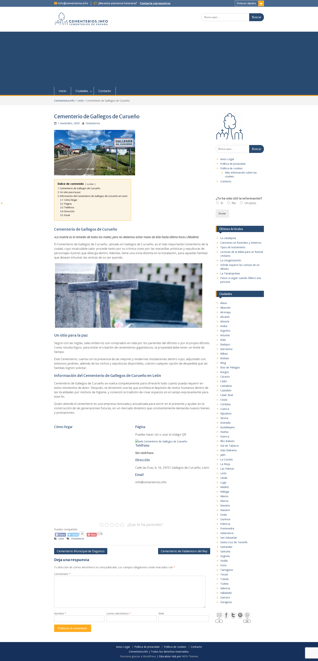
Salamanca (226, 533)
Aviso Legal (227, 159)
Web (161, 613)
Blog (223, 363)
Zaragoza (226, 602)
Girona (224, 418)
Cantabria (226, 386)
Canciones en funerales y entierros (241, 242)
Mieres (224, 496)
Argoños (225, 330)
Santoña (225, 551)
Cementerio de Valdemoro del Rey (184, 551)
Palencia (225, 524)
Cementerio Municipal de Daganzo (81, 551)
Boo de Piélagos (230, 367)
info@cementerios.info (73, 3)
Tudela (224, 583)
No (234, 203)
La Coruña (226, 459)
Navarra (225, 505)
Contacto (104, 91)
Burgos (224, 372)
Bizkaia (224, 358)
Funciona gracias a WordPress (138, 656)
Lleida (223, 478)
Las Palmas (227, 468)
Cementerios (93, 123)
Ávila (223, 340)
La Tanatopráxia (230, 273)
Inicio (62, 91)
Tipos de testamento (232, 247)
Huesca (224, 436)
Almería (224, 321)
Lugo (223, 482)
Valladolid (226, 593)
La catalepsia (228, 238)
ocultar (90, 184)
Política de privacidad (232, 163)
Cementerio (77, 538)
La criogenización (230, 260)
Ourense (225, 519)
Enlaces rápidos (246, 3)
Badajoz (225, 344)
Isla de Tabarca (229, 445)
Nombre (60, 613)
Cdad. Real (226, 395)
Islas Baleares (228, 450)
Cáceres (225, 376)
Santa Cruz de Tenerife (234, 542)
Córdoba (225, 404)
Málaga (224, 491)
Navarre (225, 510)
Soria (223, 565)
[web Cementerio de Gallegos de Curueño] (161, 441)
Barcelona (226, 349)
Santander (226, 547)
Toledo (224, 579)
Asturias (225, 335)
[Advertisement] (159, 59)
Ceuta (223, 399)
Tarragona (226, 570)
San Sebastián (228, 537)
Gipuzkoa (225, 413)
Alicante (225, 317)
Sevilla (224, 560)
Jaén (222, 455)
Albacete (225, 307)
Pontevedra (227, 528)
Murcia (224, 501)
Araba (223, 326)
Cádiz (223, 381)
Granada (225, 422)
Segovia (225, 556)
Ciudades (82, 91)
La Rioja (225, 464)
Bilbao (224, 353)
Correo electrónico (118, 613)
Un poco (250, 203)
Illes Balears (227, 441)
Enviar (222, 213)
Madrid (224, 487)
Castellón (225, 390)
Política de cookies (231, 168)
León (61, 538)
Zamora (225, 597)
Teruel (224, 574)
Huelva (224, 432)
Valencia (225, 588)
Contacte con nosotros (155, 3)
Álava (223, 303)
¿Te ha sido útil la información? (239, 198)
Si (222, 203)
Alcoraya (225, 312)
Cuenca (224, 409)
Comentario (62, 574)
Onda (223, 514)
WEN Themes (190, 656)
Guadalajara (227, 427)
